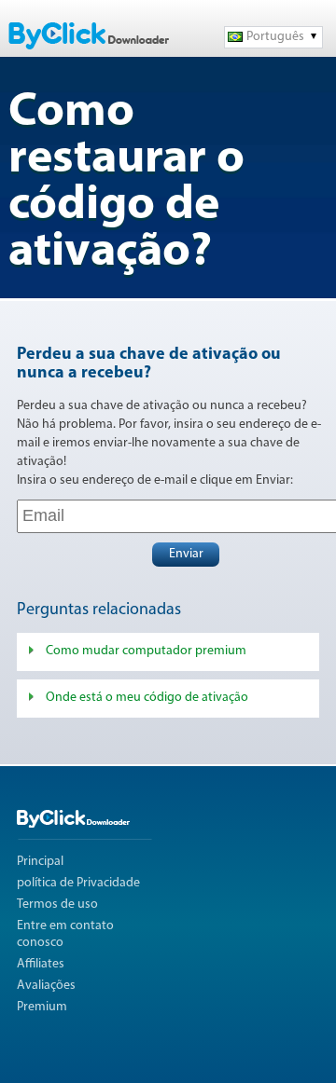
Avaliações (46, 986)
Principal (40, 862)
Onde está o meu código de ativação (147, 698)
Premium (42, 1007)
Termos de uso (57, 905)
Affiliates (40, 964)
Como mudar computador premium (146, 651)
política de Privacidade (78, 883)
